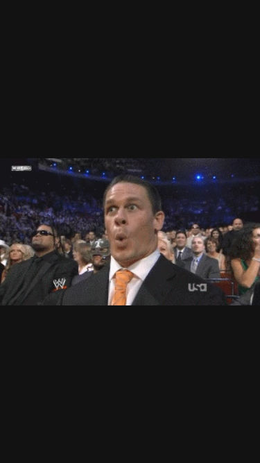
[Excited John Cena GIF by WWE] (130, 231)
